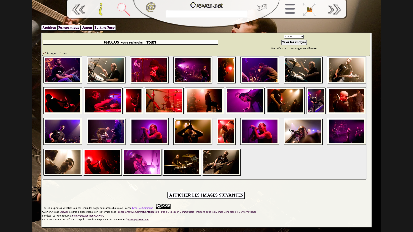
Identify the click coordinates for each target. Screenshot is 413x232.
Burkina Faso (105, 27)
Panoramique (68, 27)
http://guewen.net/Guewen (87, 215)
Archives (49, 27)
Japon (87, 27)
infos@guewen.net (138, 219)
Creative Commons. (143, 207)
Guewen (64, 211)
